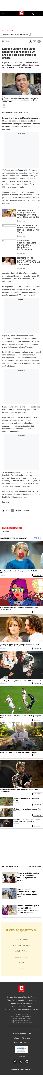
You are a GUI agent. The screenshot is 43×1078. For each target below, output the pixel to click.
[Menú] (3, 14)
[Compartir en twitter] (34, 41)
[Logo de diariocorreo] (21, 13)
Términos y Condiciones (21, 1033)
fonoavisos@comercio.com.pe (26, 1009)
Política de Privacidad (21, 1038)
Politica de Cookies (21, 1042)
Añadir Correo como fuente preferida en (16, 34)
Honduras (6, 531)
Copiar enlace (23, 510)
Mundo (5, 41)
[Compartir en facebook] (30, 41)
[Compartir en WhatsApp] (39, 41)
